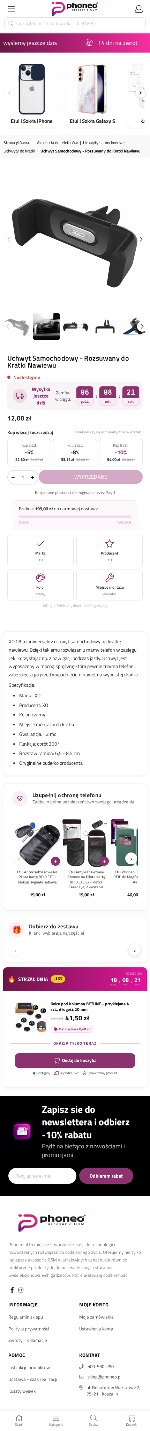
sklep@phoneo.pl (104, 1377)
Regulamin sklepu (25, 1316)
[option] (75, 239)
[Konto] (139, 9)
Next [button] (141, 239)
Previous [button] (8, 239)
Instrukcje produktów (29, 1367)
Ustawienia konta (96, 1328)
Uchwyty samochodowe (104, 143)
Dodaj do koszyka (79, 1060)
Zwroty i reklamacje (27, 1340)
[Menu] (11, 9)
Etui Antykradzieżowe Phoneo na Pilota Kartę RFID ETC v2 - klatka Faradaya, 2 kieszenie (86, 879)
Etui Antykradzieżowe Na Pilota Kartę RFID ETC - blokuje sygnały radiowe (37, 877)
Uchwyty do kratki (19, 151)
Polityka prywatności (28, 1328)
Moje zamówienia (96, 1316)
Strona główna (16, 143)
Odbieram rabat (106, 1175)
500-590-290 (101, 1366)
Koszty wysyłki (22, 1390)
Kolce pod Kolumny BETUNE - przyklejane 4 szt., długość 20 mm (90, 1006)
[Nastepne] (140, 93)
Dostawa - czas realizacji (32, 1379)
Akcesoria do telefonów (57, 143)
